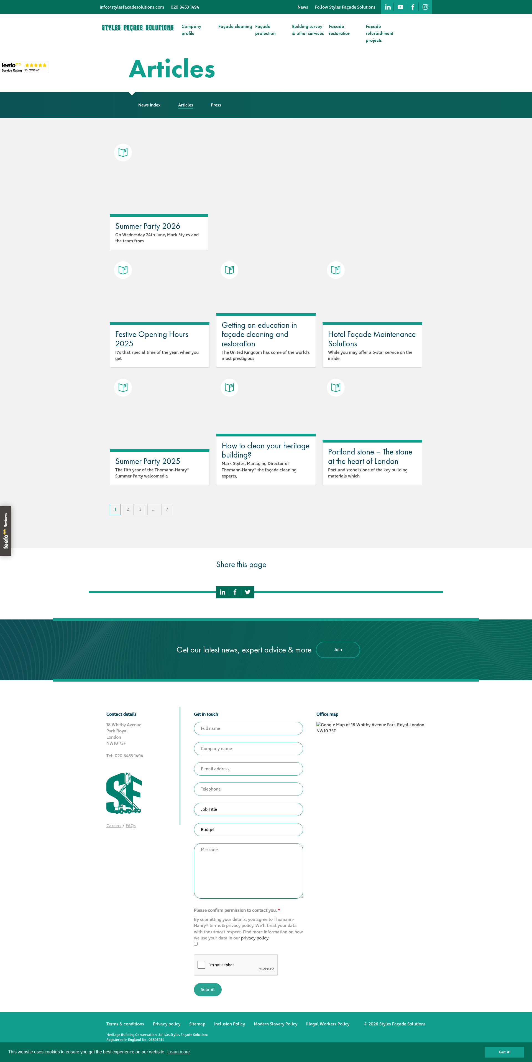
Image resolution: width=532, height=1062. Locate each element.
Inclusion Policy (229, 1024)
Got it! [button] (505, 1052)
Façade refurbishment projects (379, 33)
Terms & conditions (125, 1024)
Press (216, 105)
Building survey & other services (308, 29)
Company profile (191, 29)
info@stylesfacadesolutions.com (132, 7)
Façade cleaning (235, 26)
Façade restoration (340, 29)
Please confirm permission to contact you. (237, 910)
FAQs (131, 826)
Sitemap (197, 1024)
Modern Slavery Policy (275, 1024)
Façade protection (265, 29)
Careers (113, 826)
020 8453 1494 (185, 7)
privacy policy (254, 938)
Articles (185, 105)
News (303, 7)
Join (338, 650)
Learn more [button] (178, 1052)
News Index (149, 105)
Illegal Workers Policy (327, 1024)
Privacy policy (166, 1024)
